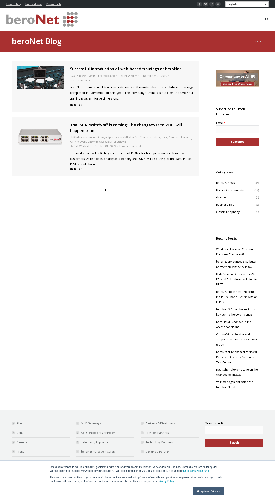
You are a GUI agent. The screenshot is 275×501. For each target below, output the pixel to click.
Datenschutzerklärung (196, 470)
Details (75, 105)
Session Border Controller (98, 433)
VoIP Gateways (91, 423)
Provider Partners (157, 433)
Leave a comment (81, 80)
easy (164, 137)
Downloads (53, 4)
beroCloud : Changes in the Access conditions (233, 324)
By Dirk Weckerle (129, 76)
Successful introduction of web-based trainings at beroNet (125, 68)
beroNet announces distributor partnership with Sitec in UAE (236, 264)
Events (91, 76)
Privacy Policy (166, 481)
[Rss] (218, 4)
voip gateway (113, 137)
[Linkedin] (211, 4)
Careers (22, 442)
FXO (72, 76)
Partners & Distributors (161, 423)
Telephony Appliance (95, 442)
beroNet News (237, 183)
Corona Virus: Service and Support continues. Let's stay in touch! (236, 339)
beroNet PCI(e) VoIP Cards (98, 452)
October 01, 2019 (105, 146)
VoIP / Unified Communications (141, 137)
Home (257, 41)
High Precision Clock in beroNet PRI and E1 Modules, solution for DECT (237, 279)
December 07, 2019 (155, 76)
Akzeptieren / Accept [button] (208, 491)
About (20, 423)
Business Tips (237, 205)
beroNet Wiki (33, 4)
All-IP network (78, 142)
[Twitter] (205, 4)
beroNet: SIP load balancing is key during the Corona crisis (235, 311)
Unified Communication (237, 190)
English (232, 4)
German (174, 137)
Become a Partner (157, 452)
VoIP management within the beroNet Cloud (234, 384)
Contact (22, 433)
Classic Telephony (237, 212)
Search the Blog (216, 423)
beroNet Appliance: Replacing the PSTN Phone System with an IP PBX (237, 297)
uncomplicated (106, 76)
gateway (81, 76)
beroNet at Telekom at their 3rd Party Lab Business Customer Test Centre (236, 357)
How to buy (13, 4)
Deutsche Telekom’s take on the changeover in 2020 (237, 372)
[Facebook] (199, 4)
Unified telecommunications (87, 137)
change (184, 137)
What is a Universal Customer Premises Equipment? (235, 251)
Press (20, 452)
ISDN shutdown (116, 142)
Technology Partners (159, 442)
